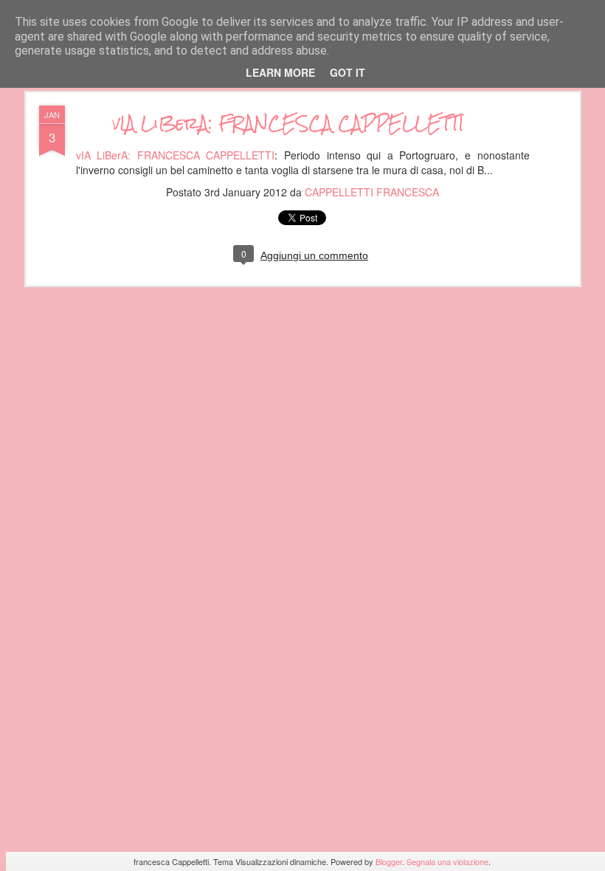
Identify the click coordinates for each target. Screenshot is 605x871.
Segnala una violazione (447, 861)
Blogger (389, 861)
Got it (347, 72)
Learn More (280, 72)
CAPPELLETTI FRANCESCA (372, 192)
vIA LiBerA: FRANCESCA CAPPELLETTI (288, 123)
